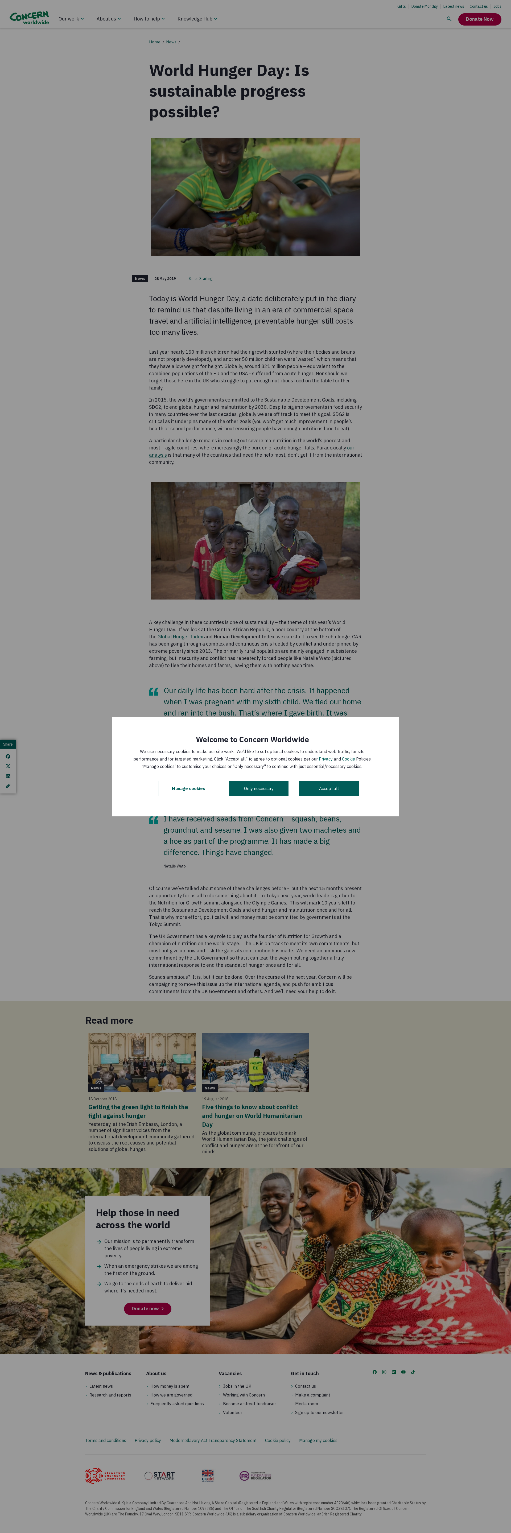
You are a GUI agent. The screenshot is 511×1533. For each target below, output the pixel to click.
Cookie (348, 759)
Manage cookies (188, 788)
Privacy (326, 759)
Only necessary (259, 788)
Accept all (329, 788)
